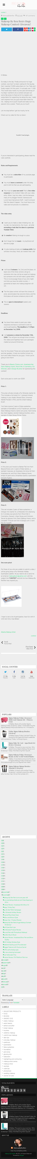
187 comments (30, 15)
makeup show (8, 1064)
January (6, 984)
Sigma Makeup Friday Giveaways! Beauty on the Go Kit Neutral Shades (21, 756)
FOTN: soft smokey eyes (11, 950)
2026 (3, 841)
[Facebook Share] (18, 29)
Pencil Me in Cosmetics (24, 367)
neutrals (6, 1066)
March (5, 979)
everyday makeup (9, 1040)
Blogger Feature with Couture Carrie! (15, 947)
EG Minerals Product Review (13, 930)
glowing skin (8, 1054)
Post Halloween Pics (10, 955)
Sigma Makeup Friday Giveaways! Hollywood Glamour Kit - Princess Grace (21, 720)
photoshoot (7, 1071)
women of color (9, 1076)
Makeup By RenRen (10, 1153)
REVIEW (6, 1016)
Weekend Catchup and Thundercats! (15, 945)
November (6, 895)
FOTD (5, 1014)
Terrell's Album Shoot (10, 935)
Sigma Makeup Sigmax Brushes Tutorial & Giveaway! (19, 767)
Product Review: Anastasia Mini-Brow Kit (17, 905)
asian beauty (8, 1023)
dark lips (6, 1038)
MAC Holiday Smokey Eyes (12, 942)
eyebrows (7, 1042)
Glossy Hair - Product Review (13, 920)
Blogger (22, 1155)
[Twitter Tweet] (6, 29)
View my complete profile (18, 1151)
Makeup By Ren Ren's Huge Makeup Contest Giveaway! (18, 924)
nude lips (7, 1069)
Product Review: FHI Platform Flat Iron (16, 957)
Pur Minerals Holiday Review (13, 912)
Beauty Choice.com (16, 364)
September (7, 963)
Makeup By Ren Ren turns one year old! (16, 897)
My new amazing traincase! (13, 952)
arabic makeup (8, 1021)
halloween (7, 1057)
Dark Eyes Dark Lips (10, 927)
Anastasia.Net (28, 364)
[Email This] (33, 29)
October (6, 960)
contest (33, 636)
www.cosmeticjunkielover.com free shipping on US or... (19, 901)
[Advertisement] (18, 696)
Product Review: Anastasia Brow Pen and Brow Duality (19, 938)
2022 (3, 851)
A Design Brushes (16, 369)
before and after (9, 1026)
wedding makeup (9, 1073)
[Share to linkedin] (28, 29)
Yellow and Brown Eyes (11, 917)
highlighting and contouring (12, 1059)
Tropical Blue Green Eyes (12, 915)
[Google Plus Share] (25, 29)
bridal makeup (8, 1028)
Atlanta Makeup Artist (8, 632)
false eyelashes (9, 1047)
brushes (6, 1030)
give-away (7, 1052)
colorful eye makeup (10, 1035)
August (5, 965)
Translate (16, 1003)
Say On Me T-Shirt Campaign (13, 910)
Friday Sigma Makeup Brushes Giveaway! (19, 732)
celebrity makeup (9, 1033)
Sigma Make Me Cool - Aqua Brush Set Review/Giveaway (22, 744)
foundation (7, 1049)
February (6, 982)
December (6, 892)
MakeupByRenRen (20, 1148)
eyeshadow (7, 1045)
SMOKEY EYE (8, 1018)
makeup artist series (10, 1061)
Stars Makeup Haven (8, 367)
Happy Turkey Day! (10, 907)
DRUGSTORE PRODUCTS (12, 1011)
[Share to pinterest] (27, 29)
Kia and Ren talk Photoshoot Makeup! (16, 932)
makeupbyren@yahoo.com (18, 576)
